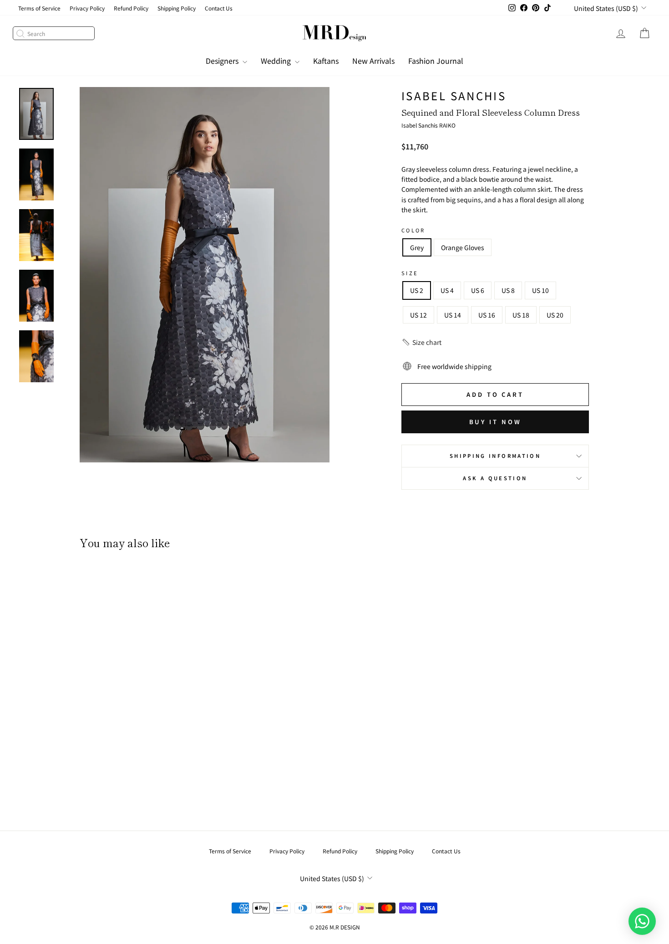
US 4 (447, 290)
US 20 (555, 314)
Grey (417, 247)
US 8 (508, 290)
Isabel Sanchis (453, 95)
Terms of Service (39, 8)
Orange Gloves (462, 247)
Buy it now (495, 421)
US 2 (416, 290)
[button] (421, 342)
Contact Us (219, 8)
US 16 (486, 314)
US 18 (520, 314)
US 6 (477, 290)
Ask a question (495, 478)
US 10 (540, 290)
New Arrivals (373, 60)
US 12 (418, 314)
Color (413, 230)
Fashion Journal (435, 60)
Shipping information (495, 455)
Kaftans (326, 60)
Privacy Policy (87, 8)
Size (409, 273)
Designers (223, 60)
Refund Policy (131, 8)
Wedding (277, 60)
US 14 (452, 314)
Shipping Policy (176, 8)
